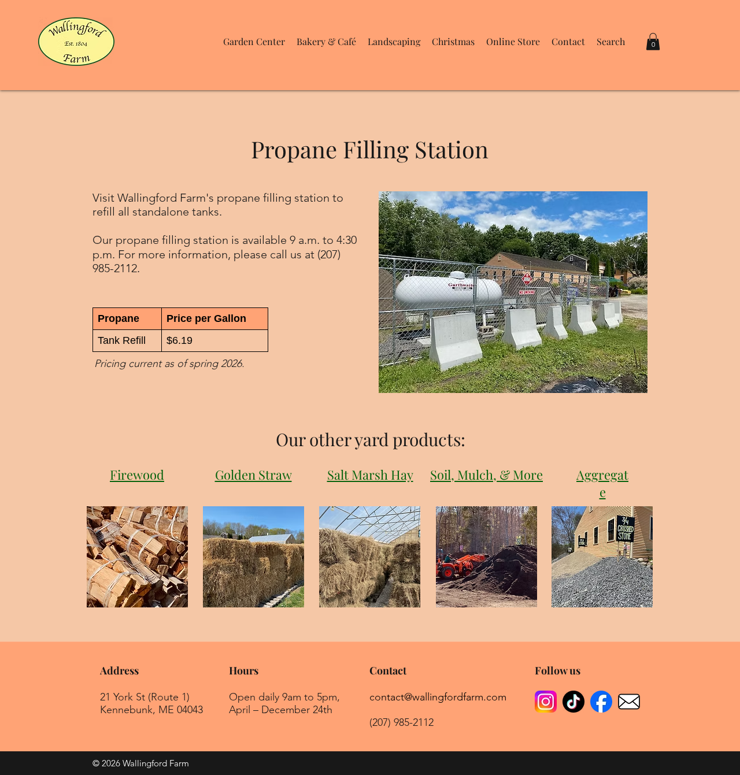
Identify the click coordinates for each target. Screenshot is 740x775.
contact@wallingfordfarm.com (437, 697)
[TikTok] (573, 702)
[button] (254, 41)
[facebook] (601, 702)
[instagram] (546, 702)
